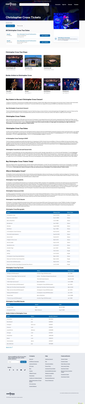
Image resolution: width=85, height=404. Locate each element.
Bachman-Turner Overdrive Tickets (66, 371)
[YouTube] (21, 370)
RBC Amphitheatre (10, 145)
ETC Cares (31, 366)
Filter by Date (20, 25)
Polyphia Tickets (64, 361)
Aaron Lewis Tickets (65, 366)
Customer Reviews (33, 363)
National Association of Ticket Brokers (35, 381)
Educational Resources (49, 378)
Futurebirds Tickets (65, 374)
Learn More (66, 39)
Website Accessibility (49, 373)
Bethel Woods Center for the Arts (68, 143)
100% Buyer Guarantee (34, 361)
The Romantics (58, 132)
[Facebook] (10, 370)
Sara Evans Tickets (65, 368)
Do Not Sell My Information (50, 371)
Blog (30, 368)
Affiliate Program (32, 373)
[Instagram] (17, 370)
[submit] (47, 4)
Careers (31, 371)
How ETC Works (48, 375)
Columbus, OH (10, 25)
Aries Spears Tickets (65, 376)
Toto (52, 132)
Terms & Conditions (49, 363)
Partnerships (31, 375)
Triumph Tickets (64, 359)
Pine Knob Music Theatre (39, 134)
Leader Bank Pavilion (22, 134)
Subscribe (23, 361)
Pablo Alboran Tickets (65, 363)
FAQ (46, 361)
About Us (31, 359)
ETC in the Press (32, 384)
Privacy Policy (48, 366)
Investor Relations (32, 386)
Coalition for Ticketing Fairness (35, 378)
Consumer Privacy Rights (50, 368)
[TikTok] (25, 370)
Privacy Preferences (49, 380)
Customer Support (49, 359)
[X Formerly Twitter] (13, 370)
